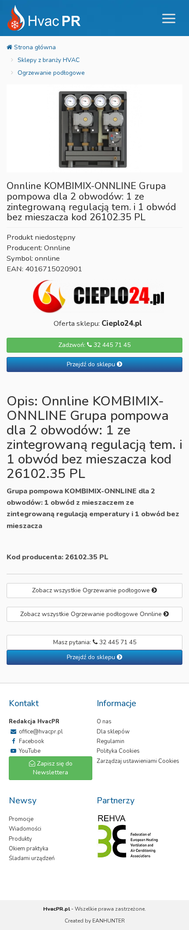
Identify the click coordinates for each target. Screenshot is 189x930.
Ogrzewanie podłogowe (51, 73)
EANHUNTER (108, 920)
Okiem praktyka (28, 849)
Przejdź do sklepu (92, 364)
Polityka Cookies (118, 751)
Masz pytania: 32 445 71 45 (94, 642)
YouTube (29, 751)
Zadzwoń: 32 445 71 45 (94, 345)
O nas (104, 722)
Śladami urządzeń (32, 858)
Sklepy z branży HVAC (49, 60)
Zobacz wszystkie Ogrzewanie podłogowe (92, 590)
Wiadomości (25, 829)
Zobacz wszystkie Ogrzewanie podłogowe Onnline (92, 614)
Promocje (21, 819)
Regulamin (110, 741)
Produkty (20, 839)
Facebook (31, 741)
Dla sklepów (113, 732)
